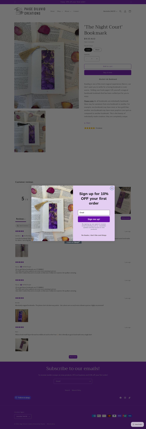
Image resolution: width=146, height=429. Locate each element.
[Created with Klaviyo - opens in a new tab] (73, 242)
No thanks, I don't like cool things (93, 235)
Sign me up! (94, 219)
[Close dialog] (112, 188)
